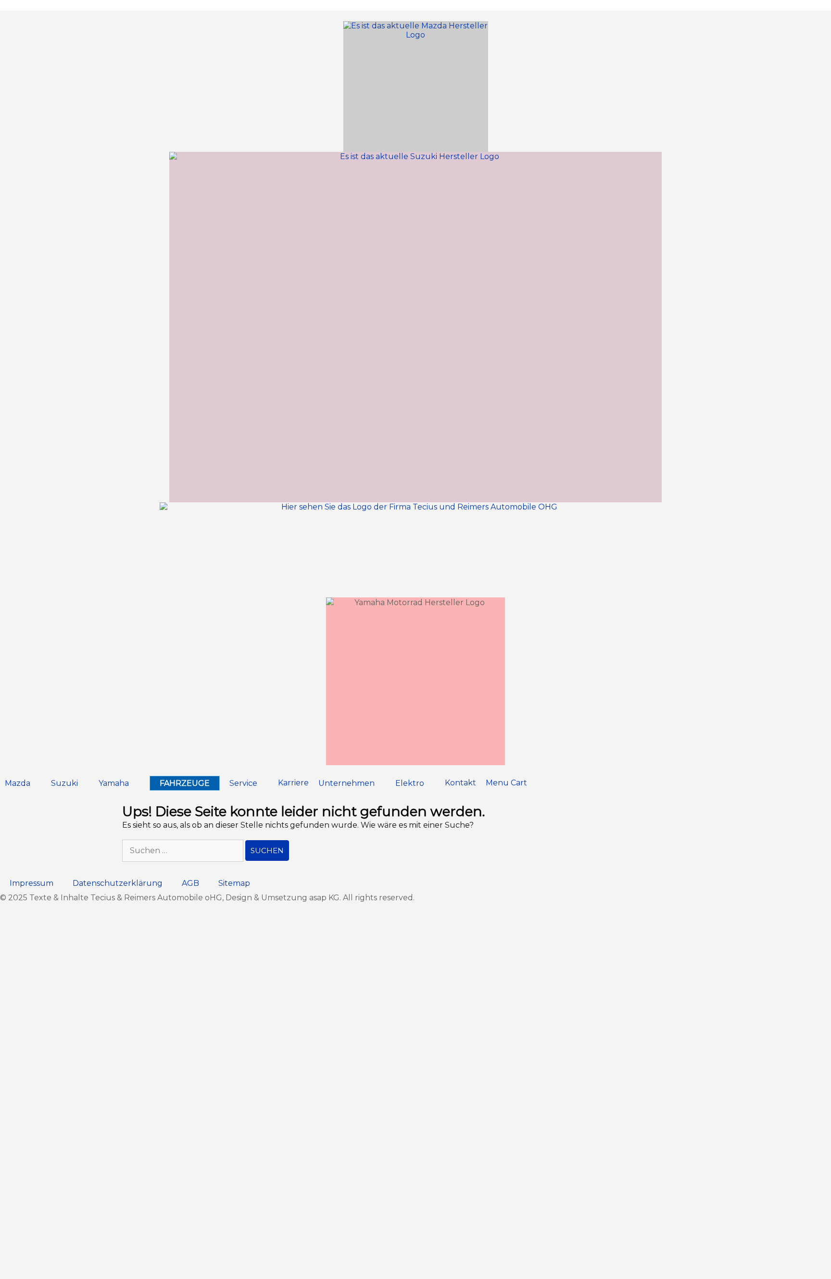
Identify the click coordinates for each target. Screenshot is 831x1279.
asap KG (324, 897)
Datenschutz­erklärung (118, 883)
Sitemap (234, 883)
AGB (190, 883)
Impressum (31, 883)
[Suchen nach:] (183, 850)
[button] (23, 783)
